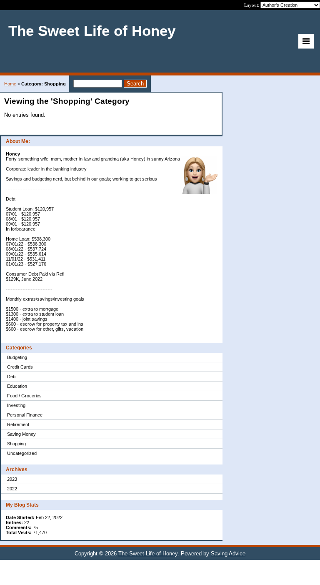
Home (10, 83)
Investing (16, 405)
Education (17, 386)
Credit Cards (20, 366)
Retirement (18, 424)
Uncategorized (22, 453)
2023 (12, 479)
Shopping (16, 443)
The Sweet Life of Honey (148, 553)
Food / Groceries (24, 395)
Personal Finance (24, 414)
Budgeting (17, 357)
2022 (12, 488)
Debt (12, 376)
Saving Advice (228, 553)
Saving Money (21, 434)
